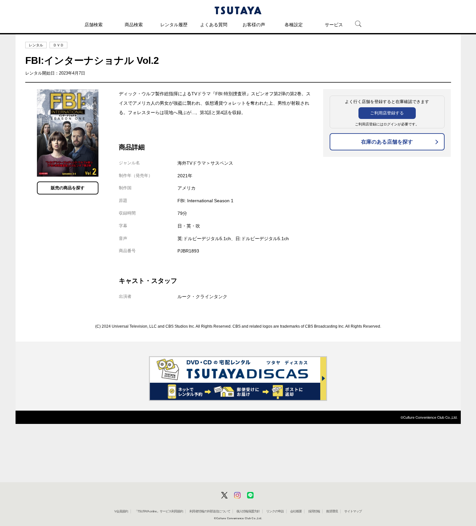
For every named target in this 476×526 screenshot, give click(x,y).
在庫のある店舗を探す (387, 142)
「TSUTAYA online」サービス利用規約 (158, 511)
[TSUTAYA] (238, 10)
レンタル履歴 (173, 24)
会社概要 (296, 511)
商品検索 (134, 24)
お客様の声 (254, 24)
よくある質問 (213, 24)
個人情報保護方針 (248, 511)
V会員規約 (121, 511)
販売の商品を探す (68, 187)
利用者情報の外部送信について (209, 511)
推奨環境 (332, 511)
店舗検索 (94, 24)
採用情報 (314, 511)
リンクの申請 (275, 511)
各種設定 (294, 24)
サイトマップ (353, 511)
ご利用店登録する (387, 113)
